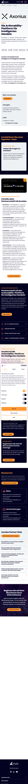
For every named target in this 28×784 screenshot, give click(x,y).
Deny (14, 417)
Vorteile (10, 50)
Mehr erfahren (6, 314)
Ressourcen (22, 50)
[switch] (25, 395)
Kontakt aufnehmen (14, 276)
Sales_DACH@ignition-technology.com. (15, 83)
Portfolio (15, 50)
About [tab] (23, 369)
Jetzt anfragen (8, 434)
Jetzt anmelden (8, 460)
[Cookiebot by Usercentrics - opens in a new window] (21, 365)
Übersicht (4, 50)
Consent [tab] (5, 369)
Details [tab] (14, 369)
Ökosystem (9, 5)
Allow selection (14, 413)
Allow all (14, 408)
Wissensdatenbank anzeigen (10, 536)
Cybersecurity (5, 777)
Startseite (3, 5)
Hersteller (15, 5)
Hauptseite (7, 98)
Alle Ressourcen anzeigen (9, 483)
